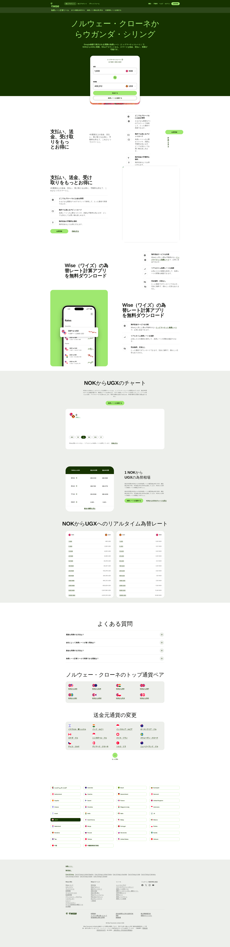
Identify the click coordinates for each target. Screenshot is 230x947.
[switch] (115, 77)
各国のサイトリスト (146, 915)
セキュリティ (69, 887)
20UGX (121, 556)
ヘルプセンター (70, 898)
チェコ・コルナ (74, 746)
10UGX (121, 551)
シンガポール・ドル (99, 738)
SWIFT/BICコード (121, 893)
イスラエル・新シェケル (77, 729)
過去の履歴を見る (90, 508)
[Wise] (55, 4)
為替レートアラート (121, 897)
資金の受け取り (95, 893)
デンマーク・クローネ (100, 746)
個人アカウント (70, 3)
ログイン (167, 3)
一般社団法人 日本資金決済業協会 (122, 930)
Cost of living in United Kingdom (84, 874)
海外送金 (93, 885)
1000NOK (71, 580)
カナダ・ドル (73, 738)
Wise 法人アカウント (97, 897)
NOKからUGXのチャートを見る (156, 501)
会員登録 (175, 3)
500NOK (71, 575)
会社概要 (68, 906)
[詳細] (76, 478)
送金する (115, 93)
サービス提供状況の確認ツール (74, 904)
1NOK (70, 541)
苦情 (117, 915)
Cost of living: (70, 874)
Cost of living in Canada (100, 876)
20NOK (70, 556)
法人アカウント (82, 3)
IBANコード (119, 895)
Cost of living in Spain (86, 876)
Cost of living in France (72, 876)
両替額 (95, 81)
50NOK (70, 561)
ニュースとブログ (121, 885)
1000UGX (122, 580)
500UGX (122, 575)
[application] (82, 427)
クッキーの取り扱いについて (99, 915)
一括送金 (93, 900)
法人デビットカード (96, 898)
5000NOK (71, 590)
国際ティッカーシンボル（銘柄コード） (127, 891)
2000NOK (71, 585)
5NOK (70, 546)
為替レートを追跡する (115, 98)
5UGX (121, 546)
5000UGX (122, 590)
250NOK (71, 571)
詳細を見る (168, 142)
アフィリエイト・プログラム (74, 897)
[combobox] (130, 71)
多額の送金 (94, 891)
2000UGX (122, 585)
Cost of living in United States (103, 874)
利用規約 (93, 913)
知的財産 (118, 917)
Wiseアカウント (95, 887)
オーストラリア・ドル (148, 729)
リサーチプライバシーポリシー (125, 887)
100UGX (122, 566)
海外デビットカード (96, 889)
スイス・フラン (122, 738)
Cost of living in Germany (148, 874)
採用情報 (68, 891)
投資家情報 (69, 895)
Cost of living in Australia (120, 874)
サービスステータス (71, 893)
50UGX (121, 561)
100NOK (71, 566)
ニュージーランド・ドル (149, 746)
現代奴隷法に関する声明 (98, 917)
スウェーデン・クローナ (149, 738)
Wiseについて (69, 885)
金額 (94, 66)
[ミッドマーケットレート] (122, 59)
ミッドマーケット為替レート (166, 327)
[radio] (72, 437)
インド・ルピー (98, 729)
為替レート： (69, 866)
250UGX (122, 571)
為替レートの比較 (121, 898)
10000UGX (122, 595)
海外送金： (69, 870)
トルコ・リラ (121, 746)
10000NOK (71, 595)
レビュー (68, 900)
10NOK (70, 551)
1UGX (121, 541)
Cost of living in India (134, 874)
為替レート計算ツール (122, 889)
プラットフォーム (94, 3)
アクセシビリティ (71, 902)
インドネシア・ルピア (124, 729)
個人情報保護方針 (146, 913)
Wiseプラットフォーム (97, 895)
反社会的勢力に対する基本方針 (124, 913)
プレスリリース (70, 889)
